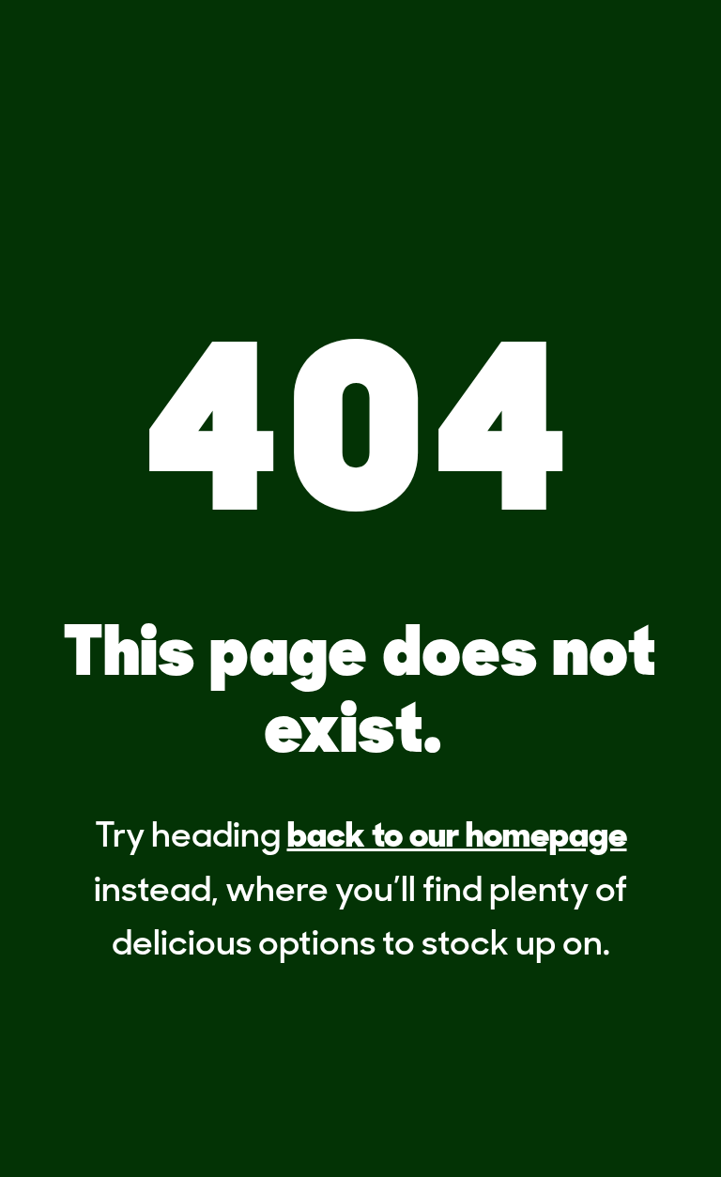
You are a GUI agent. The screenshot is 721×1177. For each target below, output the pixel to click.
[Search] (544, 53)
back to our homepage (457, 837)
